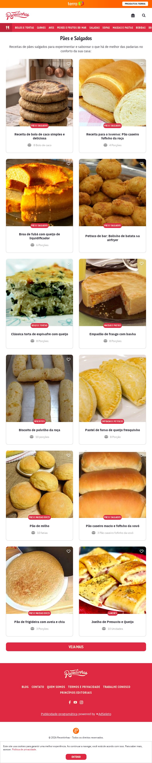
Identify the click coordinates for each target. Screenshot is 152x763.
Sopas (106, 27)
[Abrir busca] (143, 15)
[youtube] (75, 702)
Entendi (76, 757)
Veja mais (76, 646)
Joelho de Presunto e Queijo (112, 622)
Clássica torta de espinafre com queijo (39, 334)
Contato (38, 687)
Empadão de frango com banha (112, 334)
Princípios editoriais (76, 693)
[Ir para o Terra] (76, 4)
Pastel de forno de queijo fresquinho (112, 430)
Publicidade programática (59, 714)
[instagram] (81, 702)
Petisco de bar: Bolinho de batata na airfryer (112, 238)
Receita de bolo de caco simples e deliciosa (39, 136)
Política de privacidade (24, 749)
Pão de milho (39, 526)
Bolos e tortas (24, 27)
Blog (25, 687)
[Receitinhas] (17, 15)
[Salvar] (68, 63)
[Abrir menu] (133, 15)
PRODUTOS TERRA (135, 4)
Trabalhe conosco (116, 687)
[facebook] (70, 702)
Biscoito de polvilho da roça (39, 430)
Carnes (41, 27)
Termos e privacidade (84, 687)
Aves (51, 27)
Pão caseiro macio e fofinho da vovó (112, 526)
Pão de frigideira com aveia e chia (39, 622)
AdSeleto (104, 714)
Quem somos (56, 687)
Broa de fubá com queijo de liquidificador (39, 236)
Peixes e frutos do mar (72, 27)
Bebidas (140, 27)
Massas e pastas (123, 27)
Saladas (94, 27)
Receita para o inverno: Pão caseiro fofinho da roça (112, 136)
